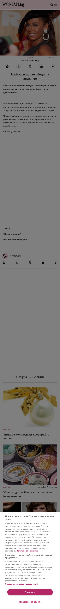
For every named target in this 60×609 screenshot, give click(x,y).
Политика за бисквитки (27, 551)
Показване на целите (30, 602)
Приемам (30, 592)
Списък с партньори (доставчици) (21, 584)
